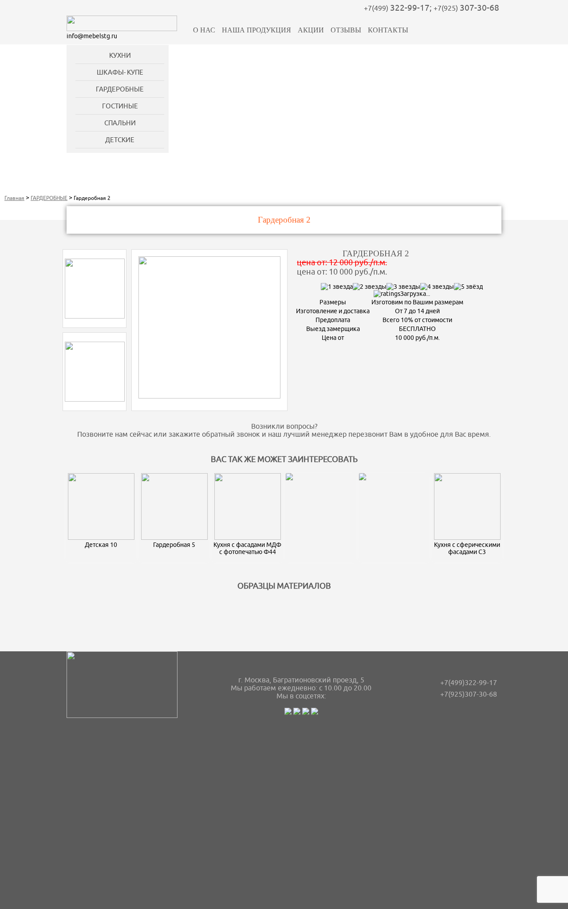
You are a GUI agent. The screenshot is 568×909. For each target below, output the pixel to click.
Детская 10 (101, 544)
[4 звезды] (437, 286)
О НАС (204, 30)
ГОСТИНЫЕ (120, 106)
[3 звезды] (403, 286)
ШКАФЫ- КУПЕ (120, 72)
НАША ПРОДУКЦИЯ (256, 30)
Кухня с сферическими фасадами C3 (467, 548)
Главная (14, 198)
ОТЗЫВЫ (346, 30)
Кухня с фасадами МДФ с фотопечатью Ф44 (247, 548)
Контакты (388, 30)
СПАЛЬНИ (120, 123)
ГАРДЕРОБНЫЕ (120, 89)
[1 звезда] (337, 286)
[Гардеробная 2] (95, 316)
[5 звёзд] (468, 286)
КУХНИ (120, 55)
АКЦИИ (311, 30)
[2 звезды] (370, 286)
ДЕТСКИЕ (119, 140)
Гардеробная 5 (174, 544)
